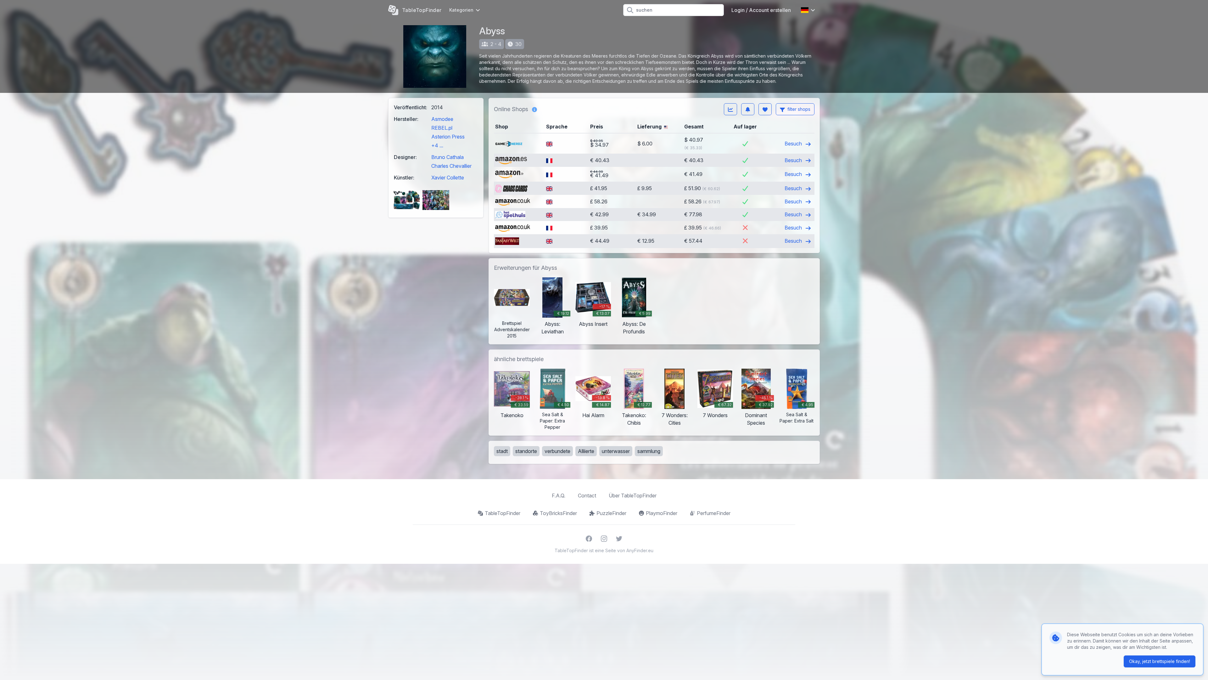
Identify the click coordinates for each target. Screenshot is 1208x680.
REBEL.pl (441, 128)
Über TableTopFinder (633, 495)
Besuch (794, 143)
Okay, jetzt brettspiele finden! (1159, 661)
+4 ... (437, 145)
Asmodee (442, 119)
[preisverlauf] (730, 109)
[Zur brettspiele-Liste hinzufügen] (765, 109)
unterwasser (616, 451)
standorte (526, 451)
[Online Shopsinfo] (534, 109)
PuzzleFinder (611, 513)
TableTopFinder (502, 513)
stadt (502, 451)
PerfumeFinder (713, 513)
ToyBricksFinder (558, 513)
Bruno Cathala (447, 157)
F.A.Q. (558, 495)
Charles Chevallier (451, 166)
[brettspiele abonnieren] (747, 109)
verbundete (557, 451)
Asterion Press (448, 136)
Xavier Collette (447, 177)
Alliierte (586, 451)
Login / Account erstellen (761, 10)
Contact (587, 495)
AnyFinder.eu (639, 550)
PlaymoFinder (661, 513)
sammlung (648, 451)
